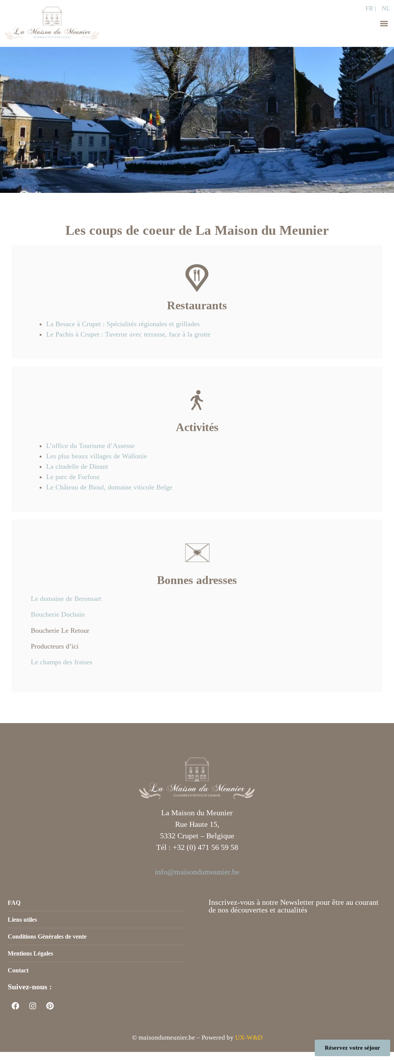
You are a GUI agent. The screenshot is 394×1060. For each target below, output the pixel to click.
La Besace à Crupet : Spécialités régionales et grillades (123, 324)
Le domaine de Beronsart (66, 598)
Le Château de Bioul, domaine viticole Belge (109, 487)
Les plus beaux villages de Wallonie (96, 456)
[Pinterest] (50, 1006)
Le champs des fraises (61, 662)
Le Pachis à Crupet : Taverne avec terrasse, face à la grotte (128, 334)
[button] (383, 23)
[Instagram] (32, 1006)
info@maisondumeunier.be (197, 872)
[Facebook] (15, 1006)
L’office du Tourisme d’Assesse (90, 446)
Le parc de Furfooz (73, 477)
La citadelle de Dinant (77, 466)
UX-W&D (248, 1037)
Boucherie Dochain (58, 614)
